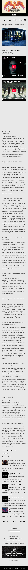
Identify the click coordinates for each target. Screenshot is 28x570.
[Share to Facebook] (7, 454)
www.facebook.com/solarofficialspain (11, 50)
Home (14, 521)
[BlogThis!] (4, 454)
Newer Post (5, 521)
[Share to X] (6, 454)
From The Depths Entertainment (18, 568)
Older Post (22, 521)
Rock (12, 450)
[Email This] (3, 454)
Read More (4, 470)
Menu (14, 14)
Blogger (16, 560)
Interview (8, 450)
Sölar (15, 450)
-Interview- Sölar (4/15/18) (14, 20)
